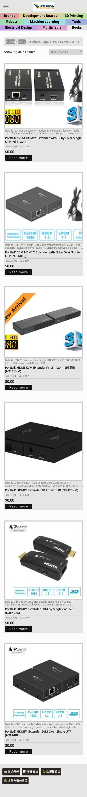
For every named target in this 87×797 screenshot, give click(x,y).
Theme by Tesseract (64, 791)
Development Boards (40, 15)
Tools (76, 21)
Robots (12, 21)
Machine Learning (44, 21)
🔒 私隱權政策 (51, 772)
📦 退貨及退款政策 (15, 781)
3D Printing (74, 15)
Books (77, 27)
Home (10, 41)
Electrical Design (18, 27)
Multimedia (52, 27)
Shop (21, 41)
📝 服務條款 (30, 772)
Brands (9, 15)
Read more (18, 158)
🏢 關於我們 (11, 772)
